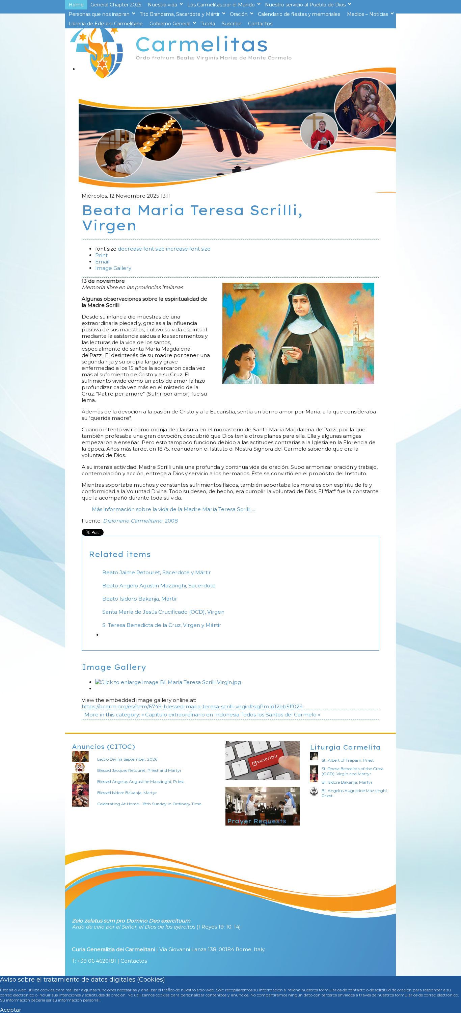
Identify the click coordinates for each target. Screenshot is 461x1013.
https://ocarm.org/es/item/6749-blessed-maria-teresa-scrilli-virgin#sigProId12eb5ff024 (192, 706)
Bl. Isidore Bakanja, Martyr (347, 782)
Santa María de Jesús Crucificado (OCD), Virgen (163, 612)
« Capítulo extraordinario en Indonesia (190, 714)
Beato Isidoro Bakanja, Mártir (139, 599)
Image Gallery (113, 268)
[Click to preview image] (298, 382)
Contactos (133, 961)
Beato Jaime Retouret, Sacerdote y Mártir (156, 572)
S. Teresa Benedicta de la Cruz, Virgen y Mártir (161, 625)
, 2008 (140, 520)
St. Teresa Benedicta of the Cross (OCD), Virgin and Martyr (352, 771)
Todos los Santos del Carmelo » (280, 714)
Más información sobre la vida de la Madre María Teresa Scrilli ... (173, 509)
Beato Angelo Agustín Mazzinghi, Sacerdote (159, 585)
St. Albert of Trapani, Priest (348, 760)
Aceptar (10, 1010)
